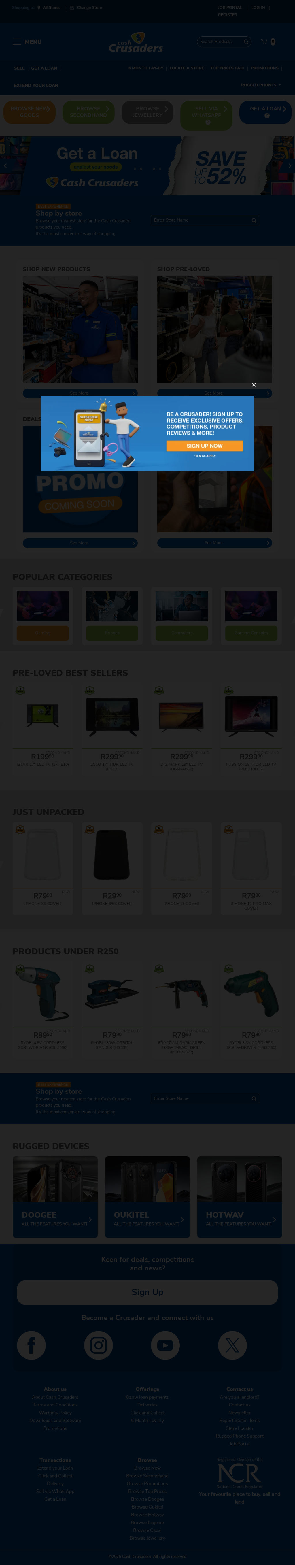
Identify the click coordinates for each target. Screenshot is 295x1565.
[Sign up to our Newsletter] (147, 433)
